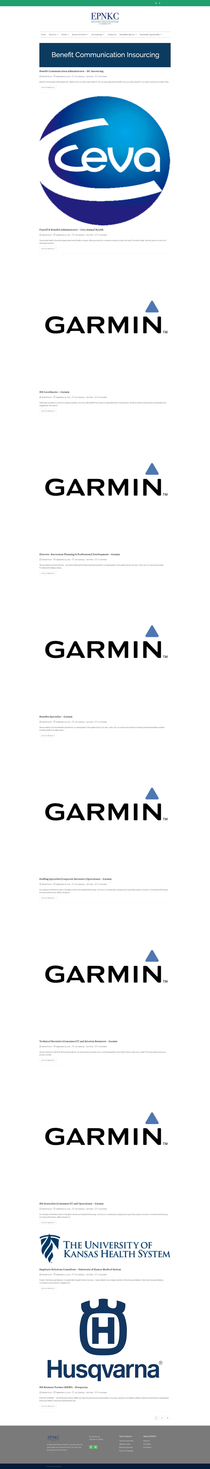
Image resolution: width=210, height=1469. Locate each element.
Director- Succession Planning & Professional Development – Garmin (79, 554)
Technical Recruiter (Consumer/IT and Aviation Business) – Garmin (78, 1041)
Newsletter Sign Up (127, 35)
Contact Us (112, 35)
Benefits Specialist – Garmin (55, 716)
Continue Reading (49, 87)
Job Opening (79, 76)
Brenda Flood (47, 76)
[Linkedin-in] (156, 3)
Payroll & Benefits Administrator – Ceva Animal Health (71, 229)
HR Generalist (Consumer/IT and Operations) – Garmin (71, 1203)
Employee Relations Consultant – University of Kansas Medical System (80, 1269)
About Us (52, 35)
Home (43, 35)
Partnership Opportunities (150, 35)
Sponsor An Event (79, 35)
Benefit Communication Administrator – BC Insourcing (71, 71)
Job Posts (89, 76)
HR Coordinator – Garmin (54, 392)
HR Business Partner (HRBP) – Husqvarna (63, 1387)
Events (64, 35)
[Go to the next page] (167, 1418)
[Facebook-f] (159, 3)
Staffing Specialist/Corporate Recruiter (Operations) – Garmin (75, 879)
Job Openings (96, 35)
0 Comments (102, 76)
